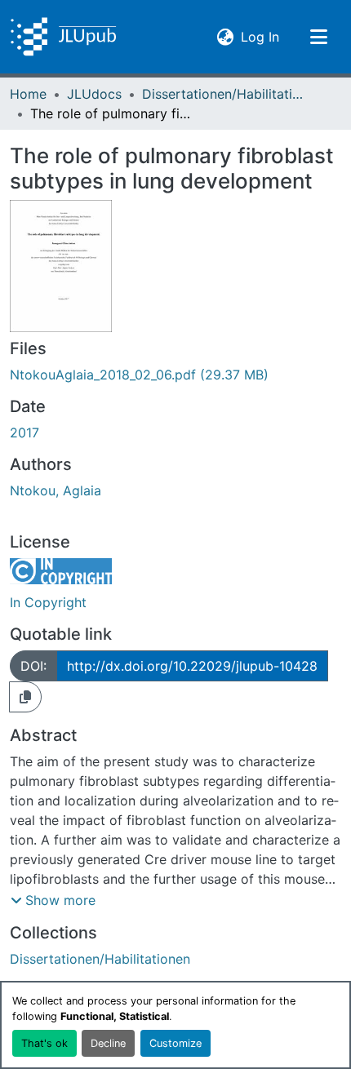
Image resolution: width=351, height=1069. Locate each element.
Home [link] (28, 94)
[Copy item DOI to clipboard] (25, 696)
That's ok (44, 1043)
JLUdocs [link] (94, 94)
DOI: (33, 666)
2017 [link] (24, 432)
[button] (63, 36)
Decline (108, 1043)
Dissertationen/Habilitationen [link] (223, 94)
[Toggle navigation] (318, 36)
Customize (175, 1043)
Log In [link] (260, 36)
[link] (175, 374)
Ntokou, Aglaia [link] (55, 490)
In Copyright (48, 602)
